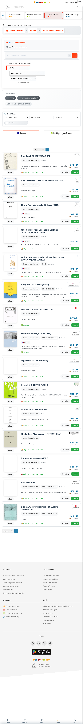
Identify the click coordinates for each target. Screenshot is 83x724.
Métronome (47, 624)
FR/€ (79, 1)
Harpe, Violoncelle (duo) (30, 160)
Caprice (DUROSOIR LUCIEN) (34, 409)
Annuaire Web (48, 613)
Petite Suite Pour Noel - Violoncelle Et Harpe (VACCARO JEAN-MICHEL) (42, 258)
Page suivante (39, 150)
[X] (44, 643)
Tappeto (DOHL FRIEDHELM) (34, 360)
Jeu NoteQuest (48, 620)
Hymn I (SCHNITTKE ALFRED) (35, 385)
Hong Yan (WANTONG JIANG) (35, 284)
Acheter (75, 172)
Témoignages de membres (12, 582)
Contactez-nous (9, 579)
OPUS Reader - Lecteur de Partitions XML (58, 606)
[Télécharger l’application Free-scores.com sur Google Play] (41, 652)
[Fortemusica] (34, 665)
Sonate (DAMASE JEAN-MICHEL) (36, 333)
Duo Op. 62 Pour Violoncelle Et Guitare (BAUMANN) (39, 508)
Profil (74, 722)
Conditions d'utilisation (11, 586)
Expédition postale (19, 43)
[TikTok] (50, 643)
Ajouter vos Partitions (50, 579)
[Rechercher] (77, 7)
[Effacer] (69, 55)
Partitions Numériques (62, 134)
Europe (22, 134)
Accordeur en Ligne (50, 610)
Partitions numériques (19, 47)
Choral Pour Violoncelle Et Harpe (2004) (40, 205)
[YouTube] (38, 643)
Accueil (8, 722)
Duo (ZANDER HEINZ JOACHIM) (35, 156)
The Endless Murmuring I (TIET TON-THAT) (41, 434)
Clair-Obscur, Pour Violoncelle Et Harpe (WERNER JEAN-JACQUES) (39, 231)
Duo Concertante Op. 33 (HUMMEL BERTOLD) (42, 180)
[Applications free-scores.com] (3, 15)
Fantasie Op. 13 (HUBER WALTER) (37, 309)
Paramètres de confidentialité (13, 593)
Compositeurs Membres (51, 575)
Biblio (41, 722)
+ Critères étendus (23, 82)
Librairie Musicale (15, 30)
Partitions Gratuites (12, 606)
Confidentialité (8, 590)
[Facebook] (32, 643)
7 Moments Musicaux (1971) (34, 458)
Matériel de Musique (13, 617)
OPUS (58, 722)
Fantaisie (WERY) (29, 482)
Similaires (65, 172)
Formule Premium (49, 586)
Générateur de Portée (50, 617)
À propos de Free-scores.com (13, 575)
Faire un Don (47, 590)
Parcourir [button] (24, 722)
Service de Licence (50, 582)
